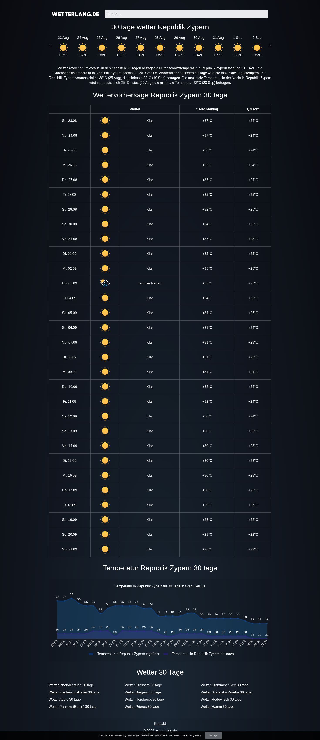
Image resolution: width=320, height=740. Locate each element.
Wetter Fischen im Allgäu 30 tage (74, 692)
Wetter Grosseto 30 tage (143, 685)
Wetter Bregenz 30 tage (143, 692)
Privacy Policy (193, 735)
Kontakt (160, 723)
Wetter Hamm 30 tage (217, 706)
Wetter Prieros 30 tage (142, 706)
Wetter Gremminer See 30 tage (224, 685)
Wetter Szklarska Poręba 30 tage (226, 692)
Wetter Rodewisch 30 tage (221, 699)
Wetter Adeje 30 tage (65, 699)
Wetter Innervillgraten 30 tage (71, 685)
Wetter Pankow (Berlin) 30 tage (73, 706)
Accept (213, 735)
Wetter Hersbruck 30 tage (144, 699)
